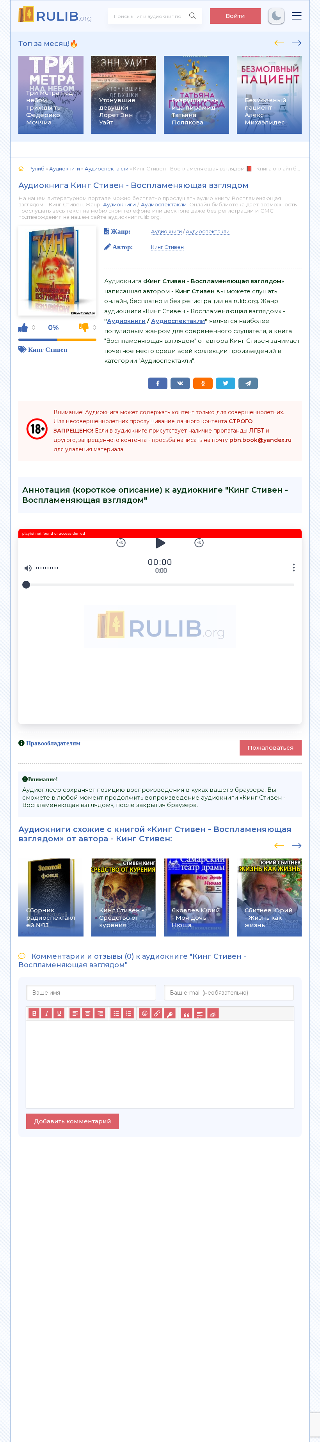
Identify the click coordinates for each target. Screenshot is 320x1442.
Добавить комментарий (72, 1121)
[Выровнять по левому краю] (74, 1013)
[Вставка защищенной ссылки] (169, 1013)
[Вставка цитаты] (186, 1013)
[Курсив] (46, 1013)
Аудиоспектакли (164, 204)
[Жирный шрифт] (33, 1013)
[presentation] (279, 42)
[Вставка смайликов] (144, 1013)
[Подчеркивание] (58, 1013)
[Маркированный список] (115, 1013)
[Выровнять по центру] (87, 1013)
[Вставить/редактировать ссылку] (156, 1013)
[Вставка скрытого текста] (213, 1013)
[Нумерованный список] (128, 1013)
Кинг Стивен (48, 349)
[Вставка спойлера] (199, 1013)
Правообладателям (53, 743)
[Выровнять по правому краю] (99, 1013)
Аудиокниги (119, 204)
